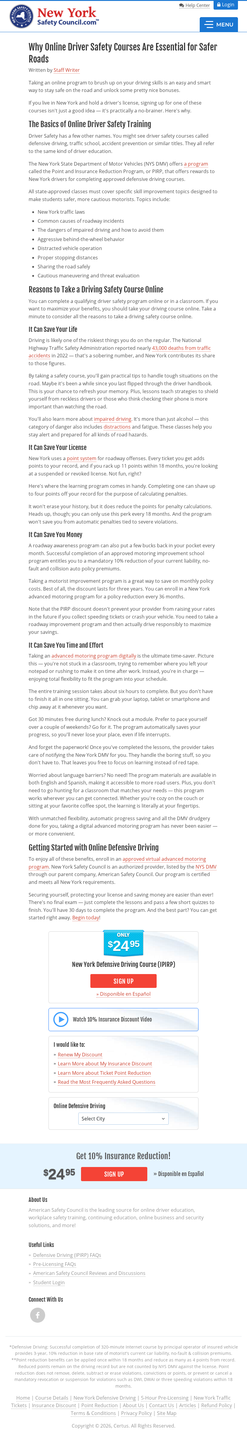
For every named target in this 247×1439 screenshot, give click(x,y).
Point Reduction (99, 1405)
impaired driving (112, 419)
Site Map (167, 1413)
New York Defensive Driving (104, 1398)
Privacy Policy (136, 1413)
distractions (117, 426)
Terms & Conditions (93, 1413)
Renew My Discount (80, 1054)
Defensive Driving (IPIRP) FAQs (67, 1255)
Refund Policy (216, 1405)
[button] (219, 24)
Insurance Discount (54, 1405)
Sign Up (123, 981)
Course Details (51, 1398)
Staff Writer (67, 70)
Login (228, 4)
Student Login (49, 1282)
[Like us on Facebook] (37, 1315)
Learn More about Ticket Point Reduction (104, 1073)
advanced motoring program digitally (94, 655)
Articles (187, 1405)
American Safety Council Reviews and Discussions (89, 1273)
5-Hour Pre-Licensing (165, 1398)
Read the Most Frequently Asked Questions (106, 1082)
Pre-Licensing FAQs (54, 1264)
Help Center (198, 5)
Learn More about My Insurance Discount (105, 1063)
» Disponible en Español (123, 994)
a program (196, 163)
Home (23, 1398)
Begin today (85, 917)
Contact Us (161, 1405)
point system (81, 458)
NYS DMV (206, 866)
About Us (133, 1405)
